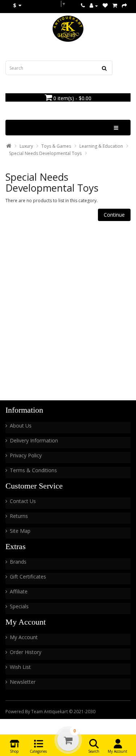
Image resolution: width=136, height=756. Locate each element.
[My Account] (94, 6)
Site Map (20, 530)
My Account (24, 637)
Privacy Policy (26, 455)
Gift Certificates (28, 576)
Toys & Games (56, 146)
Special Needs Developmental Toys (45, 153)
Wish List (20, 666)
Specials (19, 606)
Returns (19, 515)
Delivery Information (34, 440)
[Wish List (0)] (105, 6)
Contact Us (23, 501)
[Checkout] (124, 6)
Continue (114, 214)
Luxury (26, 146)
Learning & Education (101, 146)
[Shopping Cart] (114, 6)
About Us (21, 425)
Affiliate (19, 591)
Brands (18, 561)
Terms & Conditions (33, 470)
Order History (25, 652)
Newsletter (23, 681)
